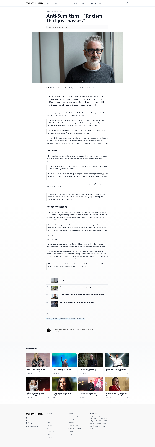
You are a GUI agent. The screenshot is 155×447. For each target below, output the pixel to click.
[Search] (127, 3)
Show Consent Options (34, 426)
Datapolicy (71, 422)
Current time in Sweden (74, 428)
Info (100, 3)
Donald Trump (63, 318)
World (61, 3)
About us (70, 431)
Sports (83, 3)
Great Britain (55, 318)
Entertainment (92, 3)
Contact (70, 434)
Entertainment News (56, 11)
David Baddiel (72, 318)
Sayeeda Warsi (80, 318)
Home (47, 3)
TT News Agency (59, 329)
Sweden (54, 3)
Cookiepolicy (71, 420)
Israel (48, 318)
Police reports (51, 437)
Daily (48, 434)
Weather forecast (73, 425)
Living (68, 3)
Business (75, 3)
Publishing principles (74, 417)
